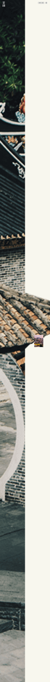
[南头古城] (3, 4)
